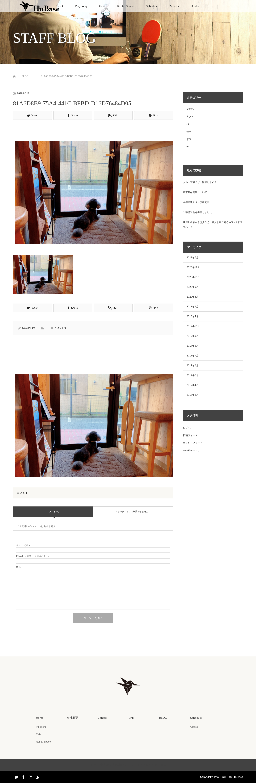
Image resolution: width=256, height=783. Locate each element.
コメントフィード (192, 443)
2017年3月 (192, 395)
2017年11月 (193, 326)
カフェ (190, 116)
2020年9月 (192, 287)
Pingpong (81, 6)
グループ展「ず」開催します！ (200, 182)
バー (188, 124)
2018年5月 (192, 306)
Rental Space (125, 6)
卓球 (188, 139)
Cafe (102, 6)
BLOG (25, 76)
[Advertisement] (93, 132)
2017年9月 (192, 336)
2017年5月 (192, 375)
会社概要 (72, 717)
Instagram (30, 776)
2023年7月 (192, 257)
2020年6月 (192, 296)
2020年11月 (193, 277)
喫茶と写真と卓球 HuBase (228, 777)
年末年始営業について (195, 192)
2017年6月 (192, 365)
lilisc (32, 328)
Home (40, 717)
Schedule (152, 6)
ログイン (188, 427)
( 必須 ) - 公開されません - (33, 556)
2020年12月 (193, 267)
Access (174, 6)
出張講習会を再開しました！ (198, 212)
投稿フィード (190, 435)
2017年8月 (192, 345)
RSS (37, 776)
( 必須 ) (23, 545)
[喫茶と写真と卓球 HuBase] (128, 697)
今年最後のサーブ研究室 (196, 202)
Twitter (16, 776)
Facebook (23, 776)
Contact (196, 6)
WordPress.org (191, 450)
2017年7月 (192, 355)
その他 (190, 109)
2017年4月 (192, 385)
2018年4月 (192, 316)
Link (131, 717)
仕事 (188, 131)
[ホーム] (14, 71)
